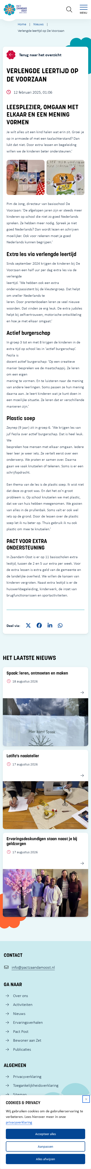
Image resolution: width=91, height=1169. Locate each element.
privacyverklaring (19, 1122)
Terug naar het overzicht (39, 55)
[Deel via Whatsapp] (60, 625)
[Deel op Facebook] (39, 625)
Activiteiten (22, 1004)
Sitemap (20, 1094)
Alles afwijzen (45, 1158)
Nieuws (19, 1013)
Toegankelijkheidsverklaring (35, 1085)
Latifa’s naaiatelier (23, 755)
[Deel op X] (28, 625)
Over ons (20, 995)
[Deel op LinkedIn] (50, 625)
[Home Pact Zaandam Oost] (15, 9)
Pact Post (20, 1031)
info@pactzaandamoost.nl (33, 967)
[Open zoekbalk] (69, 9)
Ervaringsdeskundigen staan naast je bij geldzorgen (42, 841)
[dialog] (45, 1132)
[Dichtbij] (86, 1099)
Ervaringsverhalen (28, 1022)
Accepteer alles (45, 1133)
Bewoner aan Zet (27, 1040)
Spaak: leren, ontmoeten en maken (37, 673)
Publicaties (22, 1049)
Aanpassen (45, 1146)
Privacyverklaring (27, 1076)
